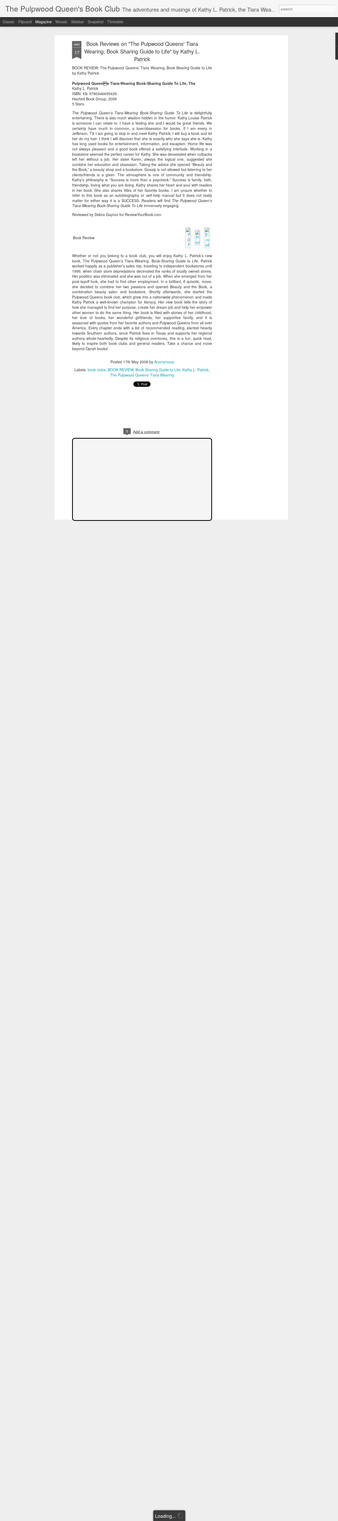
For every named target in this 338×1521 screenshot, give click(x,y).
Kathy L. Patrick (195, 369)
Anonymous (164, 361)
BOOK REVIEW (120, 369)
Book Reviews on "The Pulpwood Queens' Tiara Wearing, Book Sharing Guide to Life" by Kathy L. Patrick (142, 51)
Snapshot (96, 21)
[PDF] (188, 236)
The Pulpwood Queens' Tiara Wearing (142, 375)
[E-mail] (207, 236)
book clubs (97, 369)
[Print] (197, 236)
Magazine (43, 21)
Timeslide (115, 21)
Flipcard (25, 21)
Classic (9, 21)
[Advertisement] (241, 124)
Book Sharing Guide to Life (157, 369)
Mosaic (61, 21)
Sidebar (77, 21)
